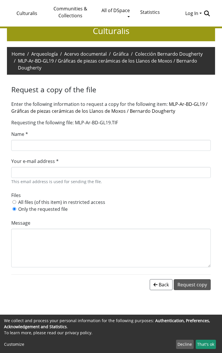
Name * (19, 134)
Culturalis (26, 13)
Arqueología (44, 54)
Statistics (150, 12)
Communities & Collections (70, 12)
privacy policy (78, 332)
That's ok (205, 344)
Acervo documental (85, 54)
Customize (14, 344)
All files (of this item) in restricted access (61, 202)
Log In (191, 13)
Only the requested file (43, 209)
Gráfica (121, 54)
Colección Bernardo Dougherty (169, 54)
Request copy (192, 284)
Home (18, 54)
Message (20, 223)
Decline (184, 344)
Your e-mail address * (35, 161)
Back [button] (163, 284)
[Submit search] (207, 13)
